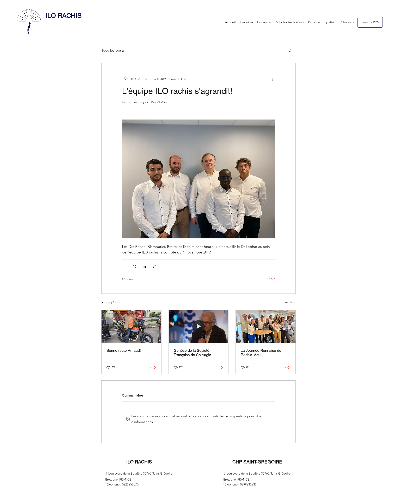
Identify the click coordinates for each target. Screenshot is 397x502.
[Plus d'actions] (272, 78)
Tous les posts (113, 50)
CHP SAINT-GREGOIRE (257, 461)
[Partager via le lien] (154, 266)
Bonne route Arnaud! (123, 350)
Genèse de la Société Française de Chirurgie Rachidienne (192, 352)
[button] (290, 50)
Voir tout (290, 302)
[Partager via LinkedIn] (144, 266)
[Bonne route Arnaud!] (131, 326)
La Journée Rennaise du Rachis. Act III (261, 352)
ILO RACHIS (63, 15)
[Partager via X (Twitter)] (134, 266)
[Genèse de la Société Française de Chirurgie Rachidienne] (198, 326)
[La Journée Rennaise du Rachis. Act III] (265, 326)
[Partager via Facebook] (124, 266)
